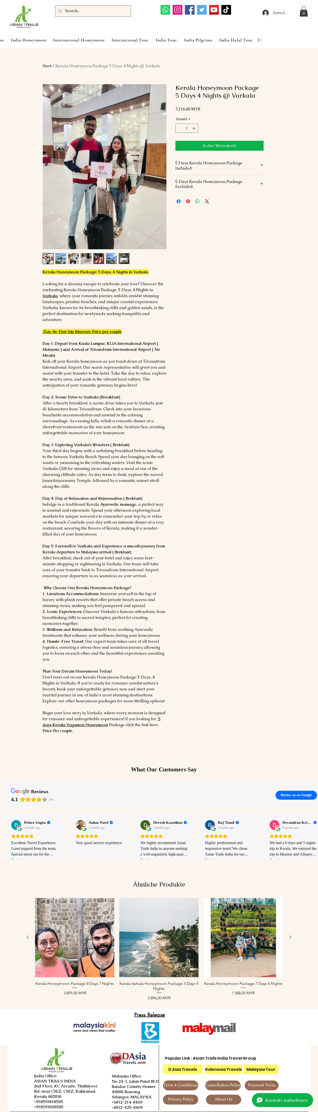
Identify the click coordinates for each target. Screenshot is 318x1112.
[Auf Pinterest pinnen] (188, 201)
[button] (303, 11)
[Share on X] (207, 201)
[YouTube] (214, 10)
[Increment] (194, 128)
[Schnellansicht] (74, 937)
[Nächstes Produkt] (290, 937)
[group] (159, 949)
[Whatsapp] (165, 10)
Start (46, 66)
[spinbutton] (186, 128)
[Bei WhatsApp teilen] (197, 201)
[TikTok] (226, 10)
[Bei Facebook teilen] (179, 201)
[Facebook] (190, 10)
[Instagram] (177, 10)
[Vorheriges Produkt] (28, 937)
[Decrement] (179, 128)
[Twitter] (202, 10)
